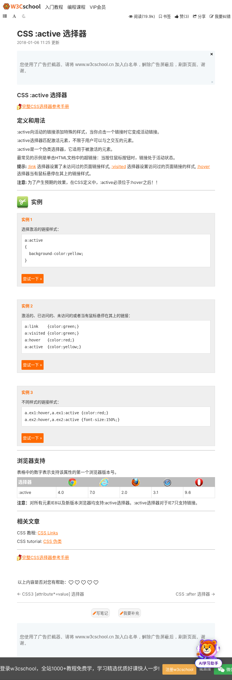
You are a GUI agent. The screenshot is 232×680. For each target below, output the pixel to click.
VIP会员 (98, 7)
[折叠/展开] (5, 16)
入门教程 (54, 7)
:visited (118, 166)
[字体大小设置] (14, 16)
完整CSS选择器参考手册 (45, 106)
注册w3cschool (179, 669)
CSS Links (48, 533)
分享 (201, 16)
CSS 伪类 (52, 541)
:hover (203, 166)
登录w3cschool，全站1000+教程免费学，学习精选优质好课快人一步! (80, 669)
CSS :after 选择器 (193, 594)
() (184, 16)
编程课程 (76, 7)
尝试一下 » (32, 278)
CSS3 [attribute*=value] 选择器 (53, 594)
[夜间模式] (24, 16)
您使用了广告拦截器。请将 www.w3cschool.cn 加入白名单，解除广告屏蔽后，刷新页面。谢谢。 (112, 67)
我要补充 (131, 613)
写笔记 (102, 613)
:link (32, 166)
